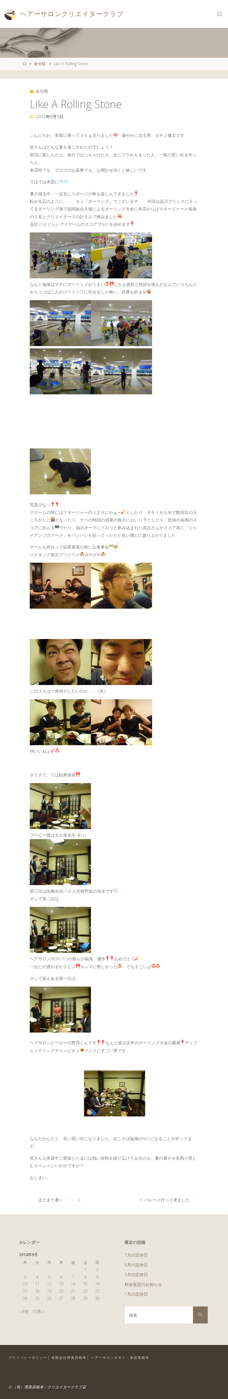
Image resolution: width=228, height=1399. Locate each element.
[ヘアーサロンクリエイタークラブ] (10, 14)
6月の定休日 (136, 1264)
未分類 (40, 63)
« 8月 (24, 1311)
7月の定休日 (136, 1255)
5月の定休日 (136, 1274)
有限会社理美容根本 (68, 1357)
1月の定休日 (136, 1294)
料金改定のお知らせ (143, 1284)
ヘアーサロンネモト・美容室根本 (120, 1357)
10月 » (38, 1311)
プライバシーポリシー (27, 1357)
